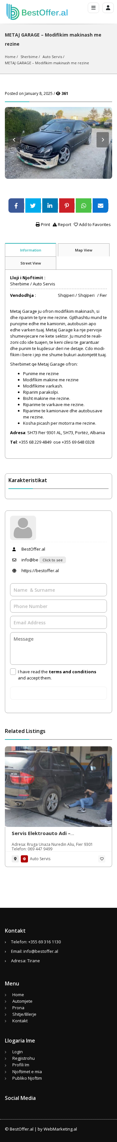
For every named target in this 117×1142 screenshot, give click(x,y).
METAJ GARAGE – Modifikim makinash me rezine (47, 62)
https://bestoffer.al (39, 570)
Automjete (22, 1001)
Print (45, 224)
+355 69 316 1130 (44, 942)
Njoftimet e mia (27, 1071)
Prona (18, 1008)
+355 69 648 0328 (78, 442)
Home (10, 56)
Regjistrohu (23, 1058)
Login (17, 1052)
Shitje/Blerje (24, 1014)
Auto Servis (52, 56)
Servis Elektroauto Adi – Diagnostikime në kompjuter (47, 836)
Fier (103, 295)
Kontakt (20, 1021)
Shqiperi (66, 295)
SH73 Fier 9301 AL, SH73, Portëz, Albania (66, 432)
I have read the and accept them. (57, 675)
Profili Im (20, 1065)
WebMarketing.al (60, 1129)
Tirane (33, 961)
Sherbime (29, 56)
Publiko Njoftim (27, 1078)
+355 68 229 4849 (35, 442)
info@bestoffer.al (40, 951)
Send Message (58, 693)
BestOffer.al (32, 549)
